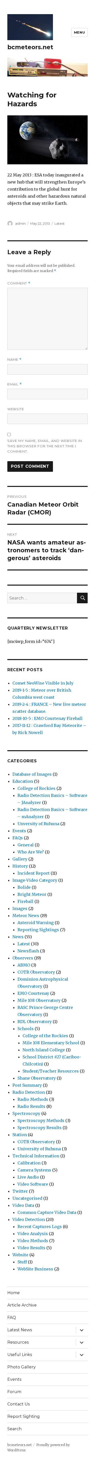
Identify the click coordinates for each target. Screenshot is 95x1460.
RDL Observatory (34, 1021)
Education (22, 781)
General (25, 844)
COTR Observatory (36, 972)
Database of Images (32, 774)
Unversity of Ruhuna (38, 823)
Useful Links (19, 1354)
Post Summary (27, 1085)
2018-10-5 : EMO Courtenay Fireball (47, 718)
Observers (22, 957)
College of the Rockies (45, 1035)
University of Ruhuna (39, 1148)
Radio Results (31, 1106)
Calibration (29, 1162)
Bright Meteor (31, 894)
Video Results (31, 1247)
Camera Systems (34, 1169)
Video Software (32, 1184)
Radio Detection (28, 1092)
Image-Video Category (34, 880)
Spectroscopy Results (39, 1127)
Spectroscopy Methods (40, 1120)
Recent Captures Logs (39, 1226)
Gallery (19, 859)
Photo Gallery (21, 1367)
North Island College (44, 1049)
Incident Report (33, 873)
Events (19, 830)
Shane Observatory (36, 1078)
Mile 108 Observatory (39, 1000)
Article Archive (22, 1305)
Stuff (22, 1261)
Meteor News (25, 915)
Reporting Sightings (38, 929)
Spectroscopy (26, 1113)
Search (14, 1428)
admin (20, 223)
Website (15, 409)
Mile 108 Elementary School (51, 1042)
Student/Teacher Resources (51, 1071)
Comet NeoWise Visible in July (42, 683)
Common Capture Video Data (46, 1212)
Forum (14, 1391)
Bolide (24, 887)
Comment (18, 283)
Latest (59, 223)
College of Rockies (36, 788)
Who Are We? (30, 851)
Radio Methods (32, 1099)
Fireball (25, 901)
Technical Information (35, 1155)
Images (19, 908)
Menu (79, 32)
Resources (18, 1342)
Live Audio (28, 1177)
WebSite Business (35, 1268)
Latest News (19, 1329)
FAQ (11, 1317)
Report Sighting (23, 1416)
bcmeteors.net (30, 47)
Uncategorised (27, 1198)
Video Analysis (32, 1233)
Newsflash (28, 950)
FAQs (17, 837)
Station (19, 1134)
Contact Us (18, 1404)
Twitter (20, 1191)
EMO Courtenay (33, 993)
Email (14, 384)
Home (13, 1292)
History (20, 866)
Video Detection (28, 1219)
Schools (25, 1028)
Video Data (23, 1205)
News (18, 936)
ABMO (23, 965)
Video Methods (32, 1240)
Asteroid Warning (35, 922)
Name (14, 359)
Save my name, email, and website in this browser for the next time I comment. (44, 446)
